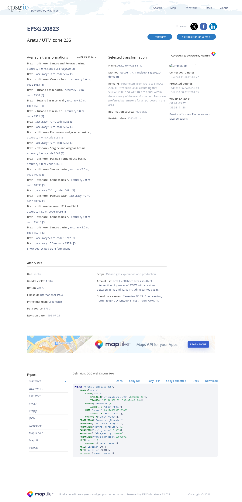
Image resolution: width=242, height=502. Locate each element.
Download (211, 381)
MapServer (36, 433)
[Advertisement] (121, 477)
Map (173, 8)
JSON (32, 418)
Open (119, 381)
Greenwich (55, 301)
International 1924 (51, 295)
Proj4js (33, 411)
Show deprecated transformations (48, 248)
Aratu (49, 281)
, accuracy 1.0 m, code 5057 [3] (50, 127)
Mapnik (33, 440)
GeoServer (35, 425)
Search (157, 8)
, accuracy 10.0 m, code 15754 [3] (52, 243)
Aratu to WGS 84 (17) (130, 65)
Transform (191, 8)
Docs (209, 8)
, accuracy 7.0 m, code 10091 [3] (51, 190)
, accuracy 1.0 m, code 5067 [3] (50, 74)
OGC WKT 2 (36, 389)
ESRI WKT (35, 396)
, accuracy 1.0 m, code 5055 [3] (50, 121)
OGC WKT (35, 381)
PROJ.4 (33, 403)
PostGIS (33, 447)
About (224, 8)
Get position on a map (196, 37)
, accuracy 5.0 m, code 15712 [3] (51, 238)
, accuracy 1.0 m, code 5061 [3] (50, 143)
